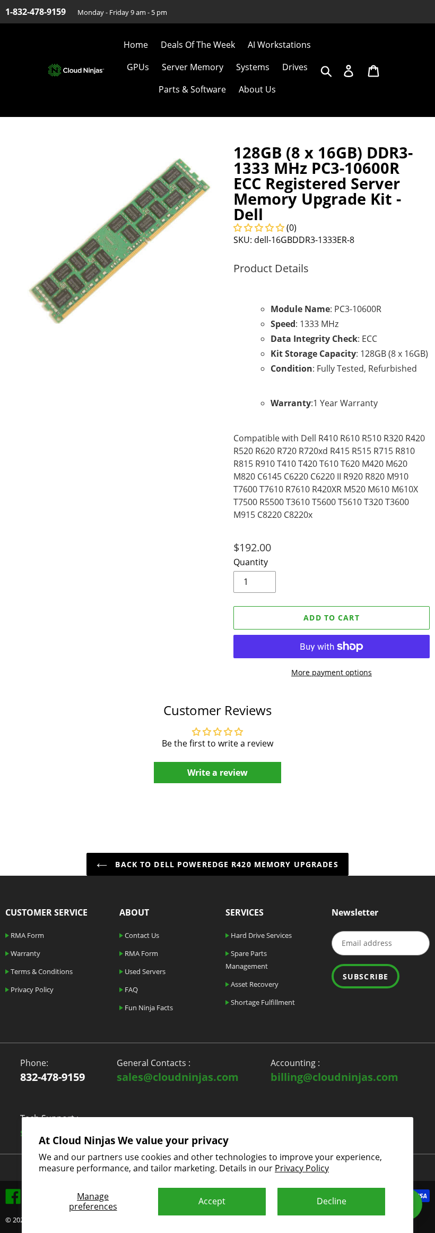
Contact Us (141, 935)
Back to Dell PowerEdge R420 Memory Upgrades (225, 864)
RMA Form (26, 935)
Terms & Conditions (41, 971)
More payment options (331, 672)
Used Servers (144, 971)
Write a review (217, 772)
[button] (258, 227)
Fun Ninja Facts (148, 1007)
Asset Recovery (254, 984)
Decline (331, 1201)
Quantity (250, 562)
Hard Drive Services (260, 935)
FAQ (130, 989)
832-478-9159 (52, 1077)
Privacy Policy (302, 1168)
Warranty (24, 953)
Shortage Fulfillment (262, 1002)
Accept (211, 1201)
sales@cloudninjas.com (178, 1077)
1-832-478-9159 (35, 12)
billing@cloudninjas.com (334, 1077)
